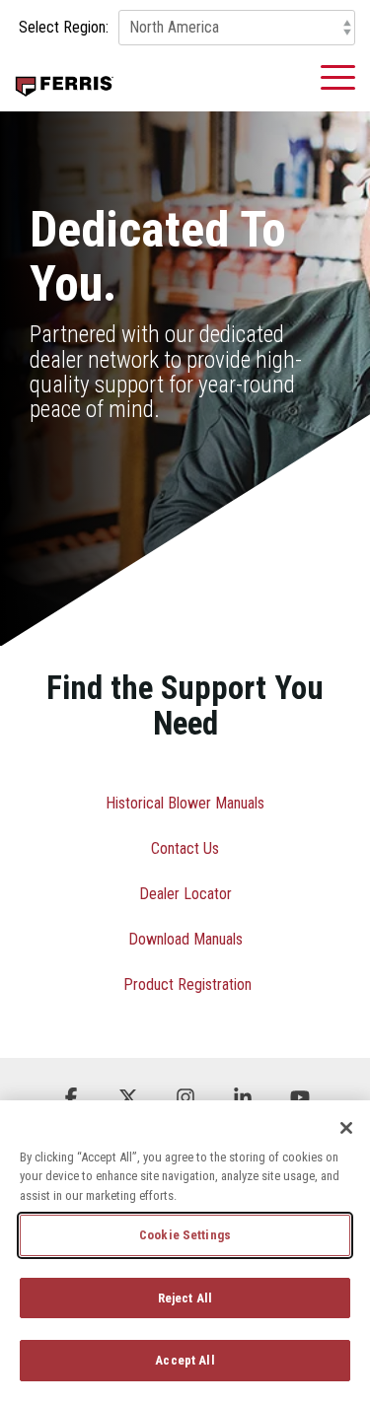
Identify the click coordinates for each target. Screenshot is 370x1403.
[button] (338, 76)
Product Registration (187, 984)
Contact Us (185, 848)
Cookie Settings (185, 1235)
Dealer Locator (185, 893)
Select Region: (64, 27)
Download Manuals (185, 939)
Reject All (185, 1298)
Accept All (184, 1360)
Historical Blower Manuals (185, 803)
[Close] (346, 1128)
